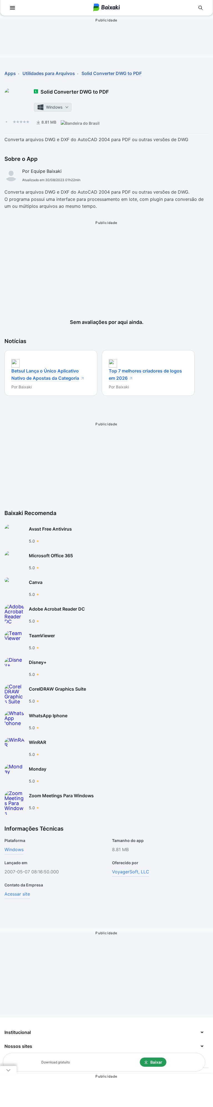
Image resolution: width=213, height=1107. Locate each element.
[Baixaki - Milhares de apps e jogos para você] (106, 8)
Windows (14, 849)
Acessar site (17, 894)
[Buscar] (200, 7)
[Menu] (12, 7)
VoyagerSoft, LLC (130, 871)
